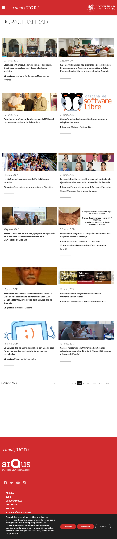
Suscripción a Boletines (18, 512)
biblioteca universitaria (80, 241)
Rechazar (85, 526)
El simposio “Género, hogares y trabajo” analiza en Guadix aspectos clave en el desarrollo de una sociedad (28, 67)
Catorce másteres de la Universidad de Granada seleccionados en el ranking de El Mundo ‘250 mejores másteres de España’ (85, 350)
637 (87, 383)
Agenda (10, 493)
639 (100, 383)
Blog (8, 497)
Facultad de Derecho (23, 307)
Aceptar (68, 526)
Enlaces (10, 508)
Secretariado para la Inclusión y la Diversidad (33, 187)
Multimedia (11, 504)
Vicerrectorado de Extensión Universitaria (88, 301)
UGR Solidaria (97, 241)
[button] (5, 483)
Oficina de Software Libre (81, 127)
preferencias (15, 533)
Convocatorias (14, 501)
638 (94, 383)
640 (107, 383)
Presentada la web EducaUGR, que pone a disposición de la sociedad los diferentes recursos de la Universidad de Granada (29, 236)
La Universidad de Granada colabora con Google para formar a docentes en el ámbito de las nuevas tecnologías (29, 350)
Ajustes (103, 526)
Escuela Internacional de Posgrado (85, 187)
